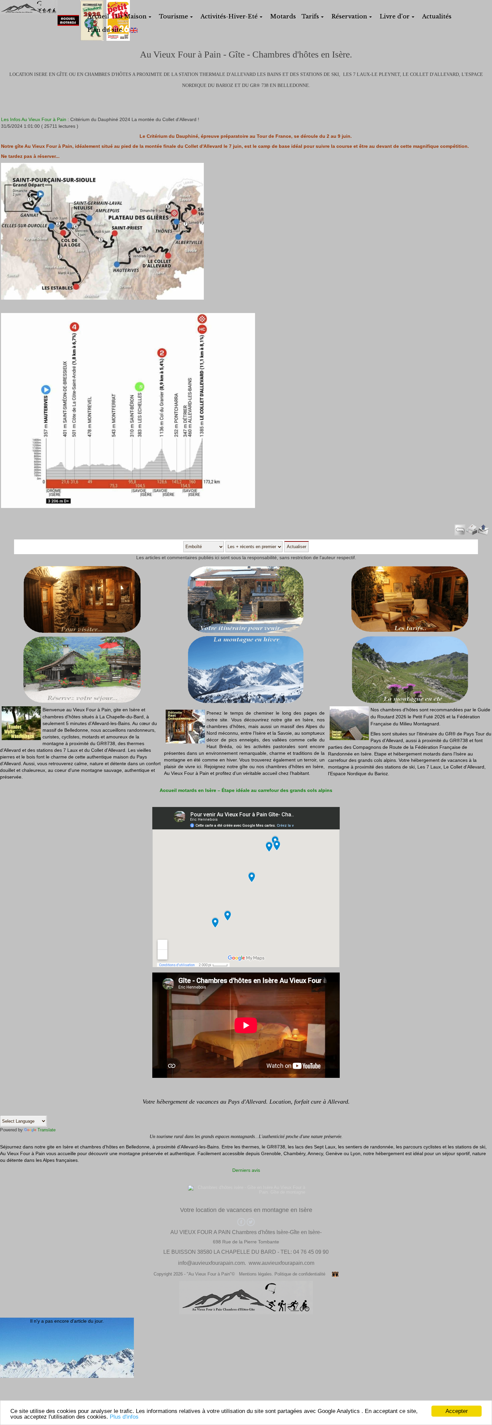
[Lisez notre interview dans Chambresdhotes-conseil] (268, 1100)
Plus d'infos (124, 1417)
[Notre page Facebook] (241, 1221)
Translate (46, 1129)
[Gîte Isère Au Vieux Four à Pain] (29, 6)
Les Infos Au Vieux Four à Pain (33, 119)
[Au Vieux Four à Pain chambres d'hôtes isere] (246, 1187)
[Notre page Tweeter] (250, 1221)
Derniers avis (246, 1170)
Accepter (456, 1411)
